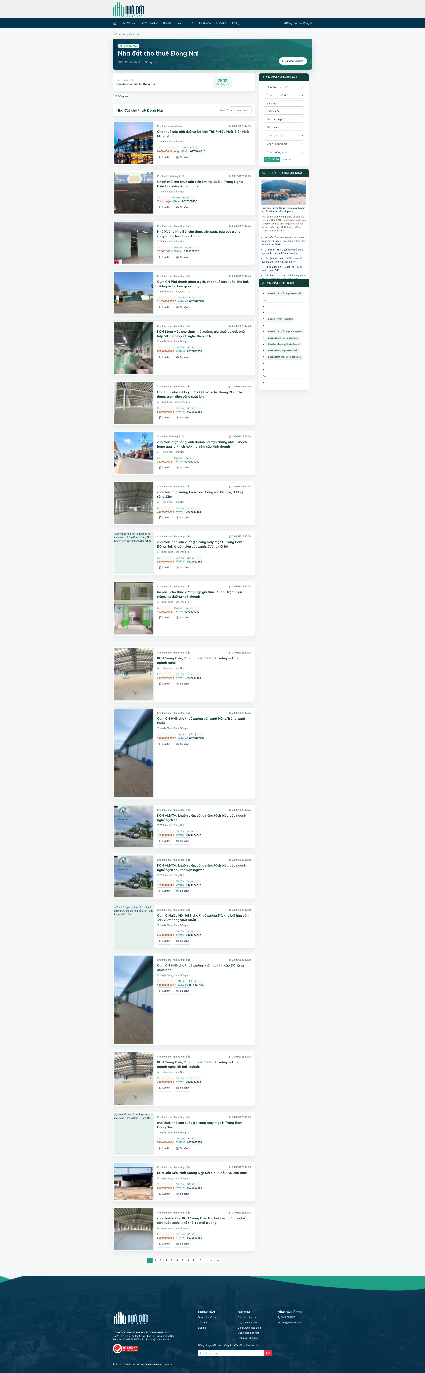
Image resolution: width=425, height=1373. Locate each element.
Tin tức (190, 23)
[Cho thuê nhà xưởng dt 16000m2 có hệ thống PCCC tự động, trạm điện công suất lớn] (134, 403)
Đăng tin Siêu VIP (294, 61)
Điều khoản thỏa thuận (250, 1327)
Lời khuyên (205, 23)
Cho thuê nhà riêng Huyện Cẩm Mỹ (284, 344)
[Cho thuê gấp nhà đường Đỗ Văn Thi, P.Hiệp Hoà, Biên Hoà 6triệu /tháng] (134, 143)
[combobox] (284, 103)
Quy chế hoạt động (248, 1322)
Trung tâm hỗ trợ (207, 1317)
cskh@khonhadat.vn (159, 1339)
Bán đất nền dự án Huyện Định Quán (285, 293)
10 (199, 1260)
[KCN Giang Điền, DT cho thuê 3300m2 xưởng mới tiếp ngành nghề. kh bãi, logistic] (134, 1078)
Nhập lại (286, 159)
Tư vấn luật (221, 23)
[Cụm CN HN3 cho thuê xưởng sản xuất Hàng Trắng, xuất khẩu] (134, 753)
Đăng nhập (292, 23)
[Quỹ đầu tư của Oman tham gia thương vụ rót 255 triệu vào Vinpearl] (283, 192)
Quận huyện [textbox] (273, 111)
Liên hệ (202, 1327)
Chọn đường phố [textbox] (275, 119)
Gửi (268, 1353)
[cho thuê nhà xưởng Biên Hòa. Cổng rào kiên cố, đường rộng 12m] (134, 503)
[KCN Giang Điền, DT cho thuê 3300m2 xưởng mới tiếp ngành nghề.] (134, 674)
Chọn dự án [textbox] (273, 127)
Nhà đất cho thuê (149, 23)
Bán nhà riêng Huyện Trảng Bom (283, 338)
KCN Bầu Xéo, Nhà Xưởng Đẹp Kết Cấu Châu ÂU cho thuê (202, 1173)
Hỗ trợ (235, 23)
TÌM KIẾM (273, 159)
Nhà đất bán (128, 23)
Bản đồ (167, 23)
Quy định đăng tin (247, 1317)
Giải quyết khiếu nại (248, 1338)
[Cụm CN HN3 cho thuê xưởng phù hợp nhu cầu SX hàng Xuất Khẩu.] (134, 999)
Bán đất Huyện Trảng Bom (280, 319)
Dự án (179, 23)
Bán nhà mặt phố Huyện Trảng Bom (284, 357)
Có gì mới (203, 1322)
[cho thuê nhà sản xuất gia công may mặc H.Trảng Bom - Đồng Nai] (134, 1134)
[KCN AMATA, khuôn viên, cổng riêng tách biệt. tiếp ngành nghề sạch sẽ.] (134, 826)
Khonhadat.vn (136, 1364)
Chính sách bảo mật (248, 1332)
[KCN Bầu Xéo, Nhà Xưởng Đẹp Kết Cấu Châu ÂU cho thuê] (134, 1182)
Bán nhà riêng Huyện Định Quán (283, 350)
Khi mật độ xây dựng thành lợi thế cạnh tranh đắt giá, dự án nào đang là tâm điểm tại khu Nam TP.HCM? (283, 241)
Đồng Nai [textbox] (272, 103)
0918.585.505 (288, 1317)
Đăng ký (307, 23)
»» (217, 1260)
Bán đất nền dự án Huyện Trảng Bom (285, 331)
